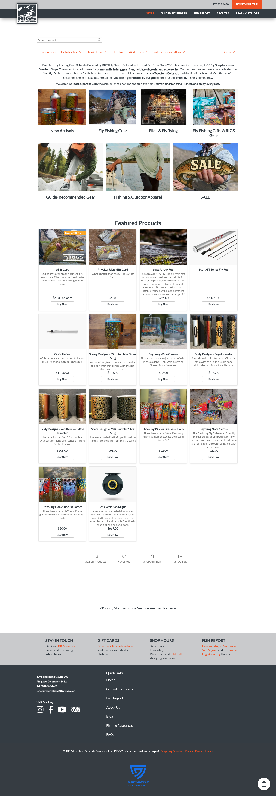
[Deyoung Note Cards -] (213, 406)
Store (150, 13)
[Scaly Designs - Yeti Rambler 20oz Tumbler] (62, 406)
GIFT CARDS (108, 640)
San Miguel (209, 650)
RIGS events (66, 646)
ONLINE (177, 654)
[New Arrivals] (62, 107)
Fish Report (202, 13)
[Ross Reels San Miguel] (112, 484)
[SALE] (205, 167)
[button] (229, 52)
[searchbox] (69, 40)
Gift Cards (180, 561)
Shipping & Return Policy (177, 751)
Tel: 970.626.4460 (47, 686)
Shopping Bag (152, 561)
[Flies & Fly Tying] (163, 107)
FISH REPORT (213, 640)
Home (110, 680)
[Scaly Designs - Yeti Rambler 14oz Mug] (112, 406)
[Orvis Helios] (62, 331)
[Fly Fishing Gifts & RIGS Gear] (214, 107)
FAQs (110, 734)
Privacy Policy (204, 751)
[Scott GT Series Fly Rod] (213, 247)
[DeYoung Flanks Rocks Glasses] (62, 484)
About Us (113, 707)
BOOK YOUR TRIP (247, 4)
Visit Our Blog (45, 702)
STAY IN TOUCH (59, 640)
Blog (109, 716)
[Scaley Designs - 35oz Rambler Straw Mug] (112, 331)
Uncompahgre (212, 646)
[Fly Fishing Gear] (112, 107)
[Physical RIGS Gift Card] (112, 247)
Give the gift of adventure (115, 646)
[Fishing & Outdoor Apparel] (138, 167)
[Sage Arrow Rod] (163, 247)
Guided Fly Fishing (174, 13)
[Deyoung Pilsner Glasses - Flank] (163, 406)
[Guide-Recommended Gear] (70, 167)
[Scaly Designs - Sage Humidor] (213, 331)
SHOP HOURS (162, 640)
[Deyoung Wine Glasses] (163, 331)
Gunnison (229, 646)
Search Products (95, 561)
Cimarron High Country (219, 652)
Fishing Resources (119, 725)
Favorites (124, 561)
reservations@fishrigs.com (59, 690)
